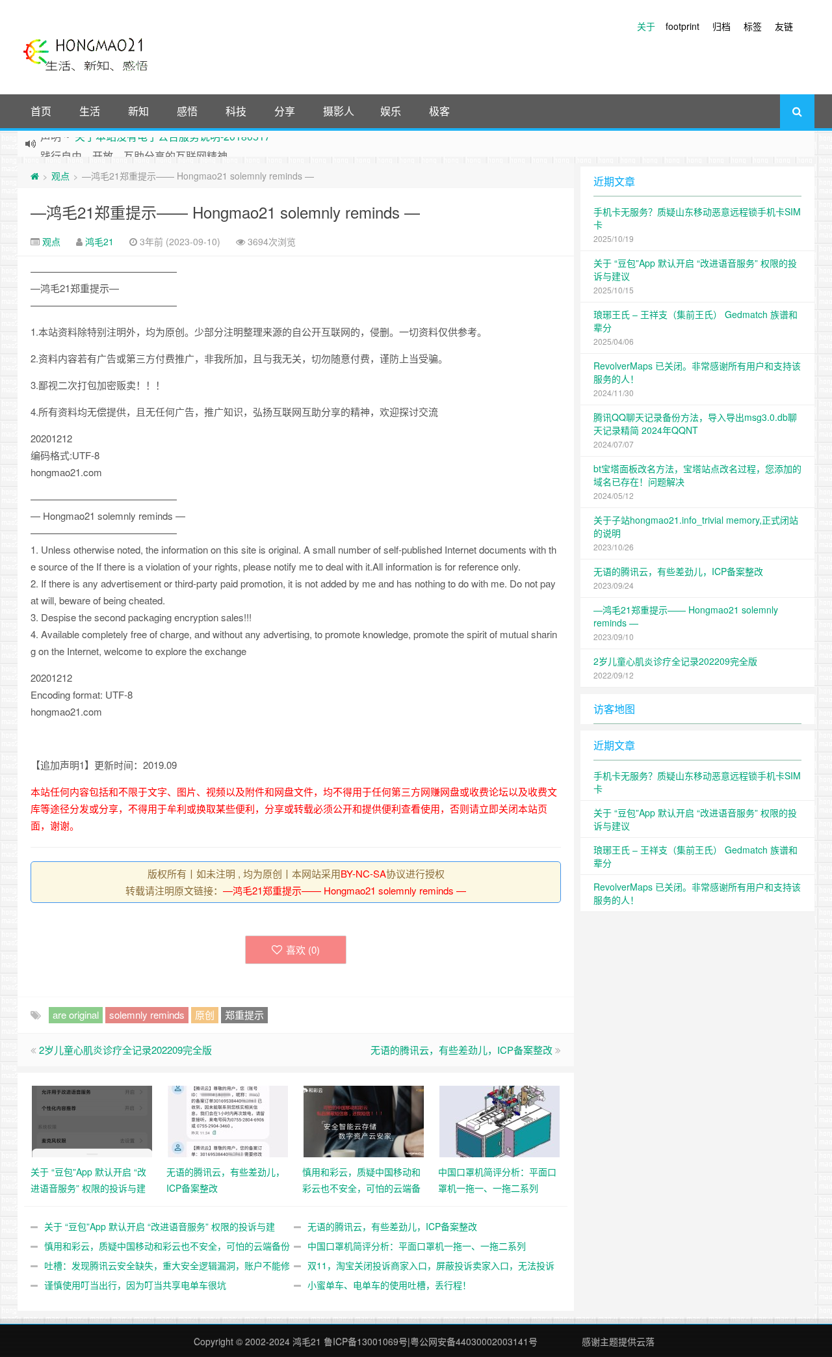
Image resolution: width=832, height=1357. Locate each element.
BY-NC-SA (363, 873)
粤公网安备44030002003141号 (474, 1341)
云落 (645, 1341)
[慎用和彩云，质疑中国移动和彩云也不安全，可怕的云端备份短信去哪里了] (364, 1120)
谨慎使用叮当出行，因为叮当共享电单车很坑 (135, 1284)
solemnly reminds (147, 1014)
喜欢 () (303, 949)
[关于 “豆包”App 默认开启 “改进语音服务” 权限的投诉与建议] (92, 1120)
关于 (646, 26)
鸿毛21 (99, 241)
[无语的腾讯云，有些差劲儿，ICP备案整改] (228, 1120)
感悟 (187, 110)
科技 (236, 110)
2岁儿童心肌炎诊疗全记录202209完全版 (125, 1049)
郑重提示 (244, 1014)
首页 (41, 110)
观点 (60, 175)
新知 (138, 110)
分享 (284, 110)
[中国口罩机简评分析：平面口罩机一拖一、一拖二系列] (499, 1120)
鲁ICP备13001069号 (366, 1341)
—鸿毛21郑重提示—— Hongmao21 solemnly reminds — (225, 211)
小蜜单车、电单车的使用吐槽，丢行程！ (389, 1284)
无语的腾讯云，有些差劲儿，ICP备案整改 (461, 1049)
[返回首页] (35, 175)
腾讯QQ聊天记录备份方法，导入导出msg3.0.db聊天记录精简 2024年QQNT (695, 423)
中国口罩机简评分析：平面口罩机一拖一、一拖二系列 (416, 1245)
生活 (89, 110)
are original (76, 1014)
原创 (204, 1014)
